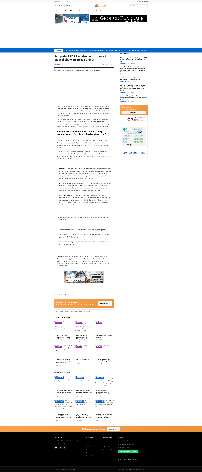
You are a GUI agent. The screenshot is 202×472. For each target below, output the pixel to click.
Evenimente (80, 10)
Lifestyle (101, 10)
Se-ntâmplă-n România (92, 447)
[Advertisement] (101, 36)
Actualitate (64, 10)
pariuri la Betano (67, 121)
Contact (63, 1)
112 (147, 459)
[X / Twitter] (106, 65)
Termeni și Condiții (107, 450)
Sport (95, 10)
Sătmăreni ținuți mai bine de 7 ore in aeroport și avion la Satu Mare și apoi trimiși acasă (133, 97)
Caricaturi (88, 441)
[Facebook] (142, 1)
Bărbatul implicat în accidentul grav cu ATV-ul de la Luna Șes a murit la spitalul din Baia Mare (133, 59)
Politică (72, 10)
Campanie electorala (91, 444)
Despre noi (69, 1)
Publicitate (57, 1)
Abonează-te (104, 303)
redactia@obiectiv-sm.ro (127, 444)
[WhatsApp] (109, 65)
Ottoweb (145, 469)
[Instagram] (147, 1)
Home (57, 10)
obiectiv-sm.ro (124, 447)
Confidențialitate (106, 447)
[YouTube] (145, 1)
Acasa (55, 311)
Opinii (108, 10)
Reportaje (88, 10)
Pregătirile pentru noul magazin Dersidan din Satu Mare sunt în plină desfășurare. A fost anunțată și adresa (84, 50)
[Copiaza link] (112, 65)
